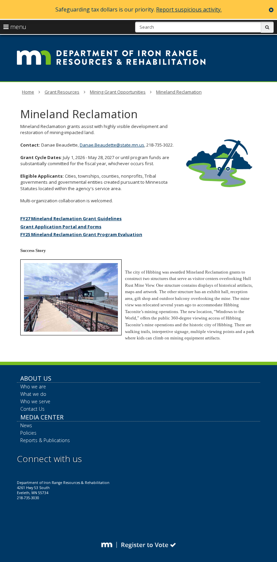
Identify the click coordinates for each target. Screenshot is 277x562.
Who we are (33, 386)
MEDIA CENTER (42, 417)
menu (17, 27)
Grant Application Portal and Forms (60, 227)
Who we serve (35, 401)
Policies (28, 433)
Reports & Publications (45, 440)
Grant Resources (62, 92)
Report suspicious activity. (189, 9)
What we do (33, 394)
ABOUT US (35, 378)
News (26, 425)
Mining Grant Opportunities (118, 92)
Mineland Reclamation (179, 92)
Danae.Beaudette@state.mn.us (112, 145)
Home (28, 92)
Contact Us (32, 409)
